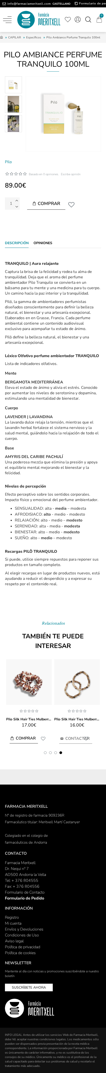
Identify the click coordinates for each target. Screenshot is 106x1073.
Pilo (8, 162)
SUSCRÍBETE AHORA (29, 987)
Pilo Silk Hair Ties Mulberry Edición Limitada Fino (77, 719)
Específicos (33, 37)
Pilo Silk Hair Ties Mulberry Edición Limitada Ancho (29, 719)
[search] (88, 19)
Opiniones (43, 243)
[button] (45, 752)
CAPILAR (14, 37)
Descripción (17, 243)
